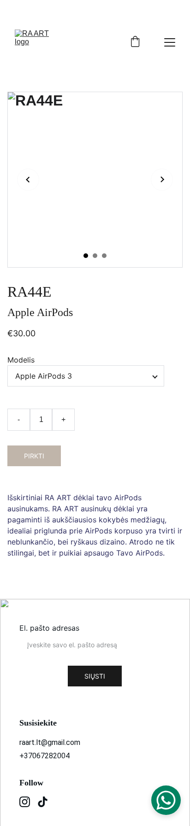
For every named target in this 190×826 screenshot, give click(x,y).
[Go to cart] (135, 42)
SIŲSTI (94, 676)
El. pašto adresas (49, 628)
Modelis (21, 359)
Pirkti (34, 456)
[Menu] (169, 42)
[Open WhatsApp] (166, 800)
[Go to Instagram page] (24, 802)
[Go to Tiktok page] (42, 802)
